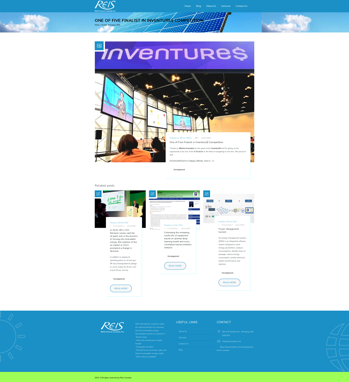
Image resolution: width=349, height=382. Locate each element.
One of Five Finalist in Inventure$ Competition (196, 142)
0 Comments (118, 226)
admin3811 (206, 138)
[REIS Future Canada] (105, 6)
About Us (211, 6)
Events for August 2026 (111, 25)
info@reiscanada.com (231, 341)
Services (225, 6)
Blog (198, 6)
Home (188, 6)
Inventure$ (216, 148)
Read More (120, 288)
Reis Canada (125, 378)
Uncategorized (179, 170)
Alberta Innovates (186, 148)
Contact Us (241, 6)
